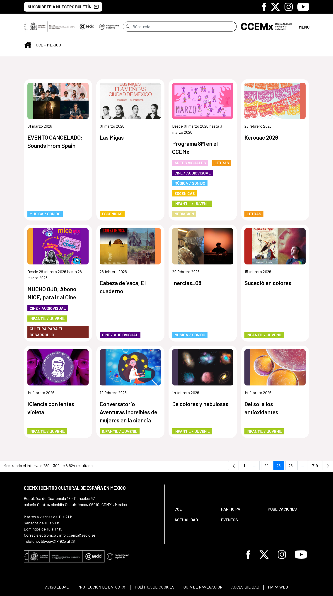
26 (292, 466)
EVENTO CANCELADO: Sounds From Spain (55, 141)
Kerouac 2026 (261, 137)
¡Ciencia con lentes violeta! (50, 407)
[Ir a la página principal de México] (268, 26)
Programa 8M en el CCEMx (195, 147)
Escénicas (112, 213)
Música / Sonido (45, 213)
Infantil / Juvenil (192, 203)
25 (280, 466)
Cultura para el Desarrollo (46, 331)
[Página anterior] (233, 465)
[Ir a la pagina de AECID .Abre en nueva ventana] (87, 26)
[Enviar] (128, 26)
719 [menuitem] (316, 466)
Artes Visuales (190, 162)
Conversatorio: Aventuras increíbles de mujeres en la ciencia (128, 412)
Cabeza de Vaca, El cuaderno (123, 286)
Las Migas (112, 137)
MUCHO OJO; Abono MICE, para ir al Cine (51, 293)
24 (268, 466)
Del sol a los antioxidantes (261, 407)
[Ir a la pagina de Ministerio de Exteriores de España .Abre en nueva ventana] (50, 26)
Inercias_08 (186, 282)
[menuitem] (194, 509)
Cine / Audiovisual (192, 172)
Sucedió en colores (267, 282)
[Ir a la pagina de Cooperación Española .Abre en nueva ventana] (109, 26)
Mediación (184, 213)
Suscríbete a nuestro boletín (60, 6)
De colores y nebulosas (200, 403)
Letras (222, 162)
